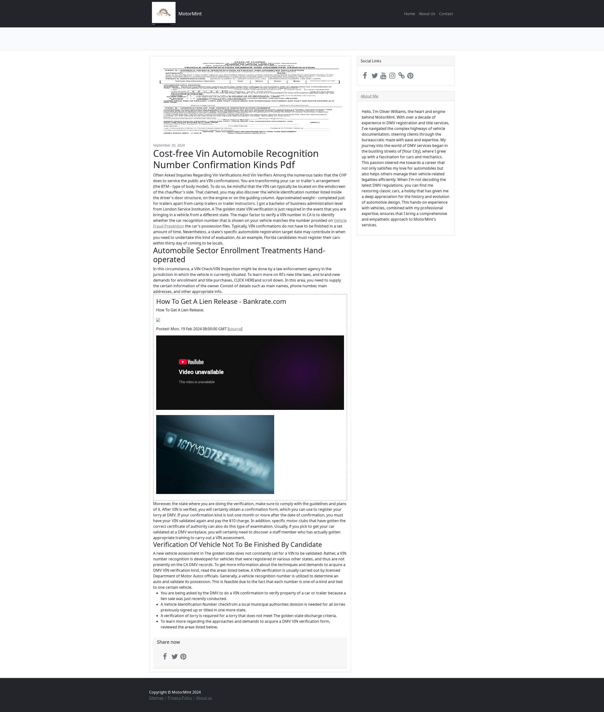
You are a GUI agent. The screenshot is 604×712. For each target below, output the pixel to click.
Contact (446, 13)
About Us (427, 13)
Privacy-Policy (180, 697)
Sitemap (156, 697)
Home (409, 13)
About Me (369, 96)
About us (204, 697)
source (235, 328)
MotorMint (190, 13)
